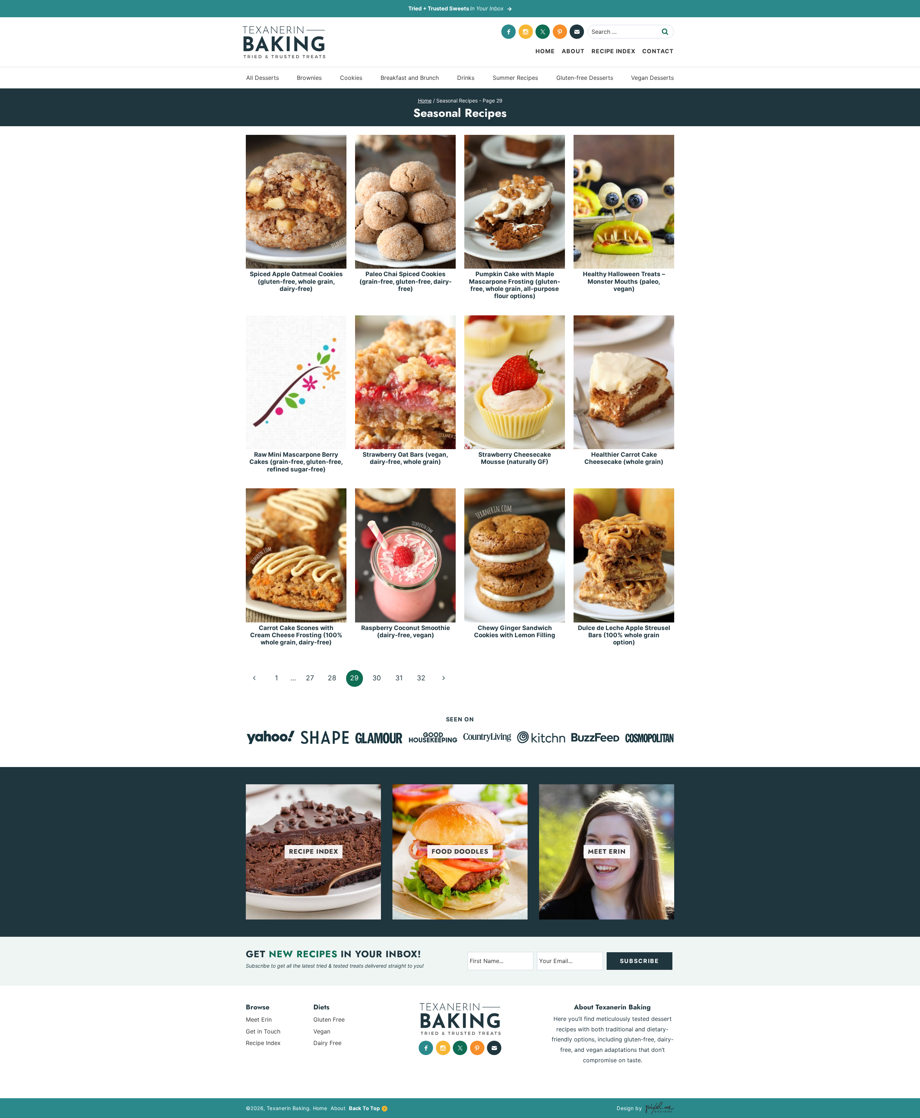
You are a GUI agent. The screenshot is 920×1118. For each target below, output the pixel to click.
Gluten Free (329, 1019)
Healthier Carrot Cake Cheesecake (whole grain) (623, 458)
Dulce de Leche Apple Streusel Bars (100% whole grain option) (624, 635)
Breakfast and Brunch (410, 77)
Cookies (351, 77)
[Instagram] (526, 31)
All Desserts (262, 77)
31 (399, 678)
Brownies (309, 77)
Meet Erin (259, 1019)
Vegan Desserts (652, 77)
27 (310, 678)
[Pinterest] (560, 31)
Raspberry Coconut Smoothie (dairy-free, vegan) (405, 631)
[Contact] (577, 31)
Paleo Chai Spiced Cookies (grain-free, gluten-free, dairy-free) (405, 281)
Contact (658, 51)
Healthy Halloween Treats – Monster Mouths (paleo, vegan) (624, 281)
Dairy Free (327, 1042)
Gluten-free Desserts (584, 77)
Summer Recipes (515, 77)
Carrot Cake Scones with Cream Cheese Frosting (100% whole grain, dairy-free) (296, 635)
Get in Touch (263, 1031)
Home (545, 51)
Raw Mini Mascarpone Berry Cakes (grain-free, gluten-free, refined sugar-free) (296, 462)
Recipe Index (613, 51)
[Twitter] (542, 31)
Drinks (465, 77)
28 (332, 678)
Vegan (321, 1031)
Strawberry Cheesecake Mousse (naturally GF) (514, 458)
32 (421, 678)
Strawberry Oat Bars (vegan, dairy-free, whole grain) (405, 458)
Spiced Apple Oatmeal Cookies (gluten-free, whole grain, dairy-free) (296, 281)
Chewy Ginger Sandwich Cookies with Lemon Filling (514, 631)
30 (376, 678)
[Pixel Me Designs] (658, 1108)
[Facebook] (508, 31)
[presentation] (296, 202)
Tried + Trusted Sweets (455, 8)
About (573, 51)
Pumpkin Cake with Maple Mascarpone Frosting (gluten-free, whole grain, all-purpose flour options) (514, 285)
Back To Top (364, 1108)
